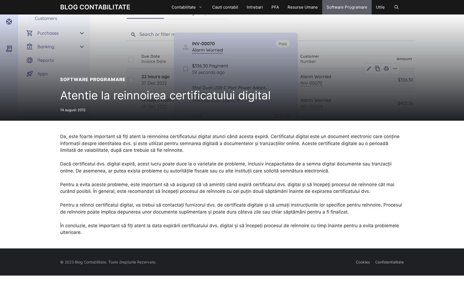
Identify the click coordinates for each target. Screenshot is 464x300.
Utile (380, 7)
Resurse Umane (303, 7)
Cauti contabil (225, 7)
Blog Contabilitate (95, 7)
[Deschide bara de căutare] (396, 7)
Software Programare (347, 7)
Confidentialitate (389, 262)
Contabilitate (184, 7)
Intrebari (255, 7)
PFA (275, 7)
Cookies (363, 262)
